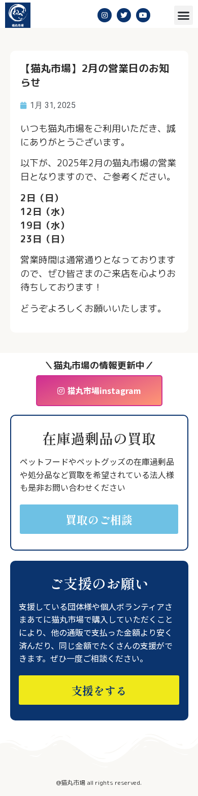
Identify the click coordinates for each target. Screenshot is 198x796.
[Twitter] (124, 15)
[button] (183, 15)
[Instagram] (104, 15)
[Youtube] (143, 15)
